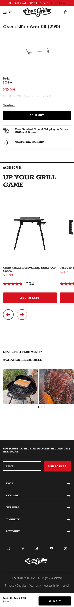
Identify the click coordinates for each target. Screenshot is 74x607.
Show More (9, 105)
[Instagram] (8, 548)
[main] (37, 220)
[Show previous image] (8, 314)
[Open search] (10, 12)
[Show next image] (22, 314)
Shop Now (58, 3)
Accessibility (52, 585)
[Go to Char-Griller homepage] (37, 12)
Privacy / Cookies (15, 585)
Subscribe (57, 466)
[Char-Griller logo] (37, 561)
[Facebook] (22, 548)
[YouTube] (51, 548)
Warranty (35, 585)
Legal (66, 585)
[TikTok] (37, 548)
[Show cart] (65, 12)
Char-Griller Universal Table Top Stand (29, 269)
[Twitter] (65, 548)
